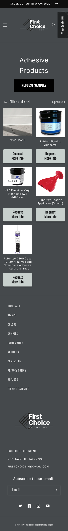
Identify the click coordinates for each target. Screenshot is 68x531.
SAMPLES (13, 333)
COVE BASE (18, 140)
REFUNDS (13, 379)
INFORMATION (15, 343)
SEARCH (12, 315)
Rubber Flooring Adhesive (50, 143)
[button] (5, 25)
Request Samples (34, 85)
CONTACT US (14, 361)
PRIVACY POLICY (17, 370)
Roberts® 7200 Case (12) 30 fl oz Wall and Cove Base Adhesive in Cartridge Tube (17, 263)
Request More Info (18, 156)
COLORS (12, 324)
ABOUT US (13, 352)
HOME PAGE (14, 306)
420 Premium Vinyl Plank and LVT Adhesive (17, 194)
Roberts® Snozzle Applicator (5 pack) (50, 201)
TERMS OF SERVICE (18, 389)
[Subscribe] (55, 490)
